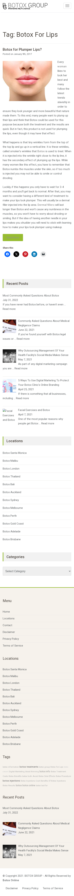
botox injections (11, 780)
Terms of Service (13, 645)
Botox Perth (10, 515)
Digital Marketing (17, 771)
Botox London (11, 468)
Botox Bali (9, 484)
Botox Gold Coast (13, 523)
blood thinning (32, 771)
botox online (28, 785)
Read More (13, 237)
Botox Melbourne (13, 508)
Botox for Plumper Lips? (22, 49)
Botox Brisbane (12, 539)
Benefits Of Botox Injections (53, 781)
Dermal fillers (46, 204)
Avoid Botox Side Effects (44, 776)
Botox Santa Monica (15, 453)
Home (6, 611)
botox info (45, 771)
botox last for (42, 785)
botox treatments (29, 766)
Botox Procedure (63, 776)
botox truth (27, 776)
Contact (7, 625)
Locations (9, 618)
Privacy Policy (11, 638)
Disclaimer (9, 632)
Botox (41, 151)
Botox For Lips (56, 767)
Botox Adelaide (11, 531)
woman (62, 66)
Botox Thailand (11, 476)
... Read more (22, 338)
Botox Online (11, 880)
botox (19, 785)
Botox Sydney (11, 500)
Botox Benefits (15, 776)
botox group (44, 767)
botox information (11, 767)
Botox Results (9, 785)
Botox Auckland (12, 492)
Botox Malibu (10, 460)
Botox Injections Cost (30, 781)
